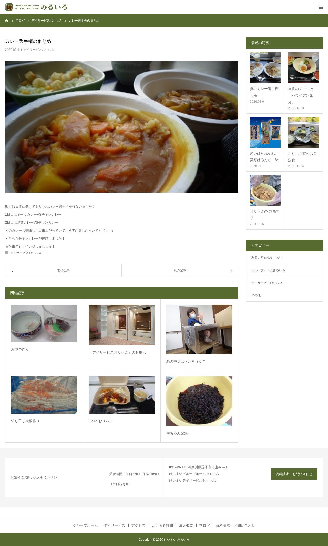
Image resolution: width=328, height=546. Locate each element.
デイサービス (114, 525)
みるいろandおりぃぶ (266, 257)
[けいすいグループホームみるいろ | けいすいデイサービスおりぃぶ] (36, 7)
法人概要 (186, 525)
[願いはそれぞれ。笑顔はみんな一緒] (265, 132)
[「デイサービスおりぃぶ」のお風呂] (122, 325)
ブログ (204, 525)
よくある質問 (162, 525)
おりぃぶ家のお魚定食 (302, 157)
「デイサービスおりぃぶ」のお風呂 (117, 352)
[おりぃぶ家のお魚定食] (303, 132)
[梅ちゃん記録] (199, 401)
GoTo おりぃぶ (101, 421)
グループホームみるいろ (268, 270)
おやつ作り (20, 349)
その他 (256, 295)
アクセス (138, 525)
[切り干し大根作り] (44, 395)
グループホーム (85, 525)
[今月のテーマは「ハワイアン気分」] (303, 67)
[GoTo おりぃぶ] (122, 395)
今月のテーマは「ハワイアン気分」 (300, 95)
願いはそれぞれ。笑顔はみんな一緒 (264, 156)
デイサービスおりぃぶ (38, 50)
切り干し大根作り (25, 421)
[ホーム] (7, 20)
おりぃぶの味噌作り (264, 214)
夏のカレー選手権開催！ (264, 92)
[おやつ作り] (44, 323)
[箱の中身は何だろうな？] (199, 329)
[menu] (321, 7)
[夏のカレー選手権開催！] (265, 67)
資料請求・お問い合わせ (294, 474)
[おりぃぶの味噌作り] (265, 190)
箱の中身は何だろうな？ (186, 361)
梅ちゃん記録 (177, 433)
